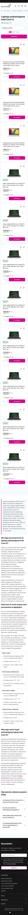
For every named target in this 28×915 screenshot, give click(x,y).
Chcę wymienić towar (7, 888)
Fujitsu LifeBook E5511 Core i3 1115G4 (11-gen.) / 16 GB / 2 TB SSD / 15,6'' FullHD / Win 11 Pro (14, 347)
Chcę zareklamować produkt (9, 883)
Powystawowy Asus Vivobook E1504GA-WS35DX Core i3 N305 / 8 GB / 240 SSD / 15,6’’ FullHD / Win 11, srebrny (14, 63)
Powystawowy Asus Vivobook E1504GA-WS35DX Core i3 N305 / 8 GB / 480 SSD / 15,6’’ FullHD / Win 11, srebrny (14, 104)
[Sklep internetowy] (14, 912)
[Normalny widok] (10, 32)
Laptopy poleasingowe (17, 10)
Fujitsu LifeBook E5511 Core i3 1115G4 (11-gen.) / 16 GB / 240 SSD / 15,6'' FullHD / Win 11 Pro (14, 225)
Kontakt (3, 891)
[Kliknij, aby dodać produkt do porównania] (21, 44)
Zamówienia (4, 875)
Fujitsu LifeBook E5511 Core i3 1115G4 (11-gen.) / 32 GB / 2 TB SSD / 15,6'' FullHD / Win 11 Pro (14, 469)
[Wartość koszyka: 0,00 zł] (22, 5)
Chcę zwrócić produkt (7, 886)
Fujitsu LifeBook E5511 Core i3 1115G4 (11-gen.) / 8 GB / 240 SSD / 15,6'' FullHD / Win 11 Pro (14, 185)
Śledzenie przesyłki (6, 881)
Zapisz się (14, 867)
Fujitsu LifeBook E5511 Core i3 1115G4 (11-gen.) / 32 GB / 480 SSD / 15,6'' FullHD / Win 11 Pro (14, 388)
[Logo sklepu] (6, 5)
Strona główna (6, 10)
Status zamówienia (6, 878)
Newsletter (6, 843)
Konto (2, 895)
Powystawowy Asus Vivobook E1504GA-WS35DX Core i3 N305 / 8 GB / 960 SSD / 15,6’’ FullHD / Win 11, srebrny (14, 144)
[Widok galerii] (17, 32)
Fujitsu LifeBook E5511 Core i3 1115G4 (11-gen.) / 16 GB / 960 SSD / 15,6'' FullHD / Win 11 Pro (14, 306)
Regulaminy (4, 899)
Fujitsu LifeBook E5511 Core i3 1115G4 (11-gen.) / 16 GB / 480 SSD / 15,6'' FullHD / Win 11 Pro (14, 266)
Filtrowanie (14, 36)
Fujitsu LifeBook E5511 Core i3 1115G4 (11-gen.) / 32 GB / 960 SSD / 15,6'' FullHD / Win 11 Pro (14, 428)
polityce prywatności (11, 863)
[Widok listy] (14, 32)
